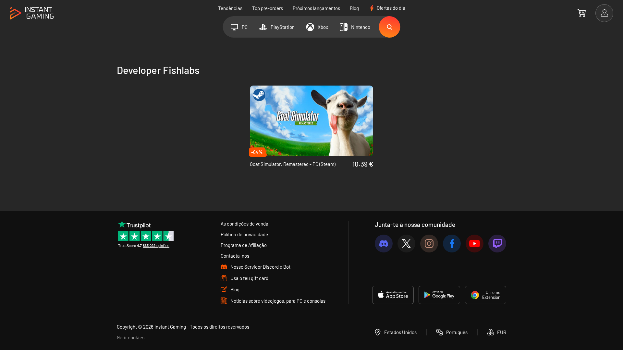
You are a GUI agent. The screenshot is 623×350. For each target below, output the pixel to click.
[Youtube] (474, 243)
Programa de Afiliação (244, 245)
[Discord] (384, 243)
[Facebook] (452, 243)
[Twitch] (497, 243)
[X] (406, 243)
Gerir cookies (130, 337)
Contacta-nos (235, 256)
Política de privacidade (244, 234)
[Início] (32, 13)
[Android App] (439, 295)
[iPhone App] (393, 295)
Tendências (230, 8)
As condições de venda (244, 224)
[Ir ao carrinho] (582, 13)
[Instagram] (429, 243)
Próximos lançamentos (316, 8)
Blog (354, 8)
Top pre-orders (267, 8)
